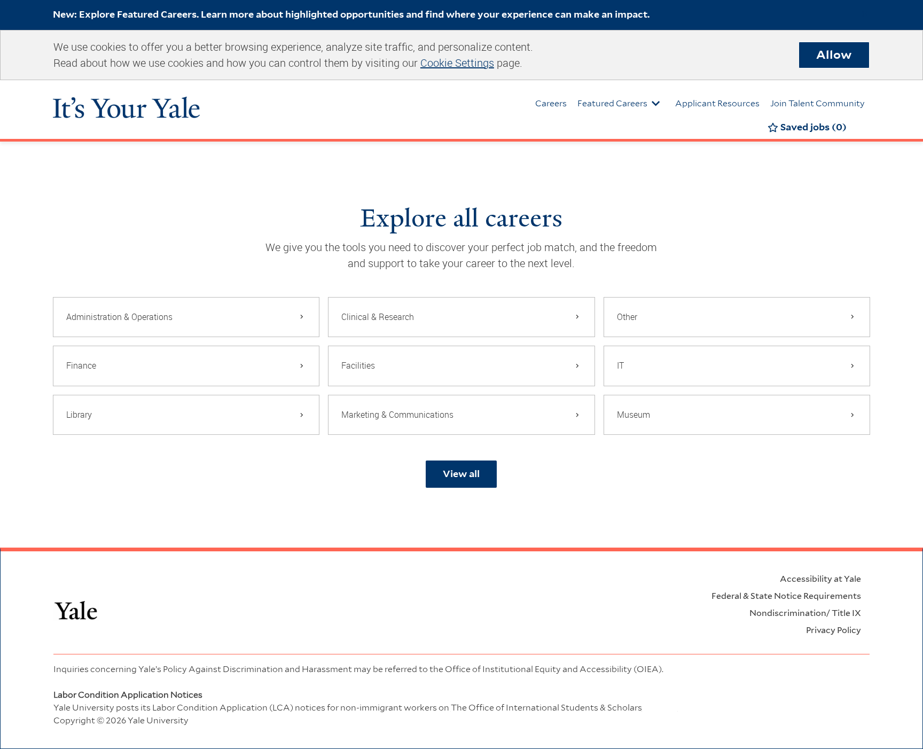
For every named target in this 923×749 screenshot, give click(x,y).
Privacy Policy (833, 630)
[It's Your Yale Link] (126, 102)
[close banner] (864, 14)
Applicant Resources (717, 103)
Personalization (754, 695)
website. (564, 708)
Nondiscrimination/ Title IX (805, 613)
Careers (551, 103)
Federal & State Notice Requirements (786, 596)
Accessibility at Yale (820, 579)
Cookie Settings (457, 63)
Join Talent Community (817, 103)
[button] (461, 474)
